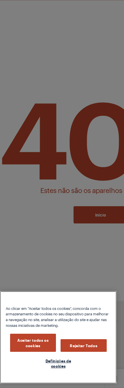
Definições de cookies (58, 363)
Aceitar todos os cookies (33, 342)
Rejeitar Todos (83, 345)
